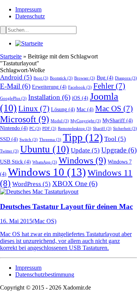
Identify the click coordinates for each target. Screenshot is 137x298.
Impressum (28, 9)
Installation (49, 97)
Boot (40, 78)
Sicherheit (125, 128)
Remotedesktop (74, 128)
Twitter (9, 151)
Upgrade (119, 150)
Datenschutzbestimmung (44, 274)
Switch (28, 140)
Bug (105, 77)
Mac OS (114, 108)
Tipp (83, 137)
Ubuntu (44, 149)
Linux (33, 108)
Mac (85, 109)
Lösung (63, 109)
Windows (82, 160)
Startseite (11, 56)
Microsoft (24, 119)
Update (85, 150)
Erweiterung (49, 87)
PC (35, 128)
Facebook (80, 87)
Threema (50, 140)
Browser (84, 78)
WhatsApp (44, 162)
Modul (60, 121)
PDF (49, 128)
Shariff (102, 128)
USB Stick (15, 162)
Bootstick (61, 78)
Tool (115, 139)
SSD (9, 139)
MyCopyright (85, 121)
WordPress (31, 184)
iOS (80, 98)
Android (16, 77)
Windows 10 (47, 172)
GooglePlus (13, 98)
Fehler (109, 86)
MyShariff (117, 120)
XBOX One (74, 184)
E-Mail (15, 86)
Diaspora (126, 78)
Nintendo (14, 128)
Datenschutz (30, 16)
